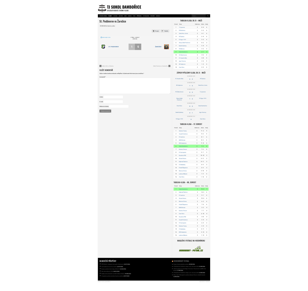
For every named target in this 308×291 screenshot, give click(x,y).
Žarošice (158, 46)
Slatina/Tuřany (183, 131)
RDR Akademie (182, 143)
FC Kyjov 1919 (182, 39)
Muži (125, 16)
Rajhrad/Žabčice (183, 161)
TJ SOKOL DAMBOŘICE (124, 7)
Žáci (134, 16)
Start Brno (181, 67)
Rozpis (157, 31)
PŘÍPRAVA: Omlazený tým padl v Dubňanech (112, 264)
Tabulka (166, 31)
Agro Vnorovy (182, 61)
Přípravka (139, 16)
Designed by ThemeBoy (204, 281)
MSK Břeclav (182, 140)
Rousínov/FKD (182, 155)
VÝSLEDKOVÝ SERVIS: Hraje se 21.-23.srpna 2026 (186, 266)
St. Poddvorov (113, 46)
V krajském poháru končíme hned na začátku (112, 276)
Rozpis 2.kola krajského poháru (181, 264)
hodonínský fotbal (181, 260)
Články (110, 16)
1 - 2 (191, 99)
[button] (305, 272)
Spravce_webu (111, 26)
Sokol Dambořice (183, 52)
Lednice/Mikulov (183, 174)
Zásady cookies (285, 287)
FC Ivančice (182, 137)
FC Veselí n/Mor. (183, 58)
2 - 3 (191, 79)
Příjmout (273, 284)
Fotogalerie (146, 16)
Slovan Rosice (182, 158)
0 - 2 (191, 106)
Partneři (152, 16)
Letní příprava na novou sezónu (109, 266)
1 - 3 (191, 85)
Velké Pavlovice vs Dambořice (161, 66)
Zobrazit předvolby (299, 284)
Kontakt (158, 16)
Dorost (130, 16)
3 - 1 (191, 113)
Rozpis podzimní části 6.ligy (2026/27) (110, 269)
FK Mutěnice (182, 30)
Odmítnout (286, 284)
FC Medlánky (182, 164)
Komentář (102, 77)
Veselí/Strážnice (183, 134)
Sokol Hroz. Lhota (183, 33)
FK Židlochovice (183, 55)
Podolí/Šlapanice (183, 167)
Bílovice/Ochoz (183, 170)
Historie (121, 16)
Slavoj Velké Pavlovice (184, 42)
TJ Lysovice (182, 27)
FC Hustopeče (182, 152)
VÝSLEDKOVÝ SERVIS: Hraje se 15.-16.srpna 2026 (186, 272)
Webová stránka (104, 106)
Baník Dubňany (182, 45)
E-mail (101, 101)
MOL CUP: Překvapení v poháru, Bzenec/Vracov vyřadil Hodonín (189, 275)
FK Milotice (181, 48)
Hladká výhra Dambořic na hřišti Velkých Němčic (113, 273)
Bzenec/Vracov (183, 149)
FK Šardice (181, 36)
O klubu (115, 16)
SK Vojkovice (182, 64)
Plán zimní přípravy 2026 (107, 271)
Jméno (101, 97)
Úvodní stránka (103, 16)
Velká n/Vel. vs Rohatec (107, 66)
